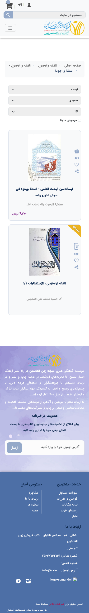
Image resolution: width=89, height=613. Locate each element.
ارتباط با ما (31, 498)
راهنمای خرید (69, 510)
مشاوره (33, 492)
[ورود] (20, 5)
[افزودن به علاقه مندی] (77, 165)
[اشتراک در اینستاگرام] (28, 581)
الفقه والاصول (47, 65)
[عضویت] (29, 5)
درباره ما (33, 504)
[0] (9, 7)
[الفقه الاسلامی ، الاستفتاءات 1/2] (44, 292)
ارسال (14, 447)
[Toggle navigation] (10, 27)
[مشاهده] (77, 158)
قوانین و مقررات (67, 498)
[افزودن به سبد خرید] (77, 151)
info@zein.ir (51, 570)
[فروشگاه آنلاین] (64, 28)
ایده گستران (12, 610)
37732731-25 (51, 555)
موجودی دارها (68, 120)
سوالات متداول (68, 492)
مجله (35, 510)
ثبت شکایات (70, 504)
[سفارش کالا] (76, 247)
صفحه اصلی (72, 65)
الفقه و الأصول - (20, 65)
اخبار (75, 516)
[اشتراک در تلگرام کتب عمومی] (18, 581)
